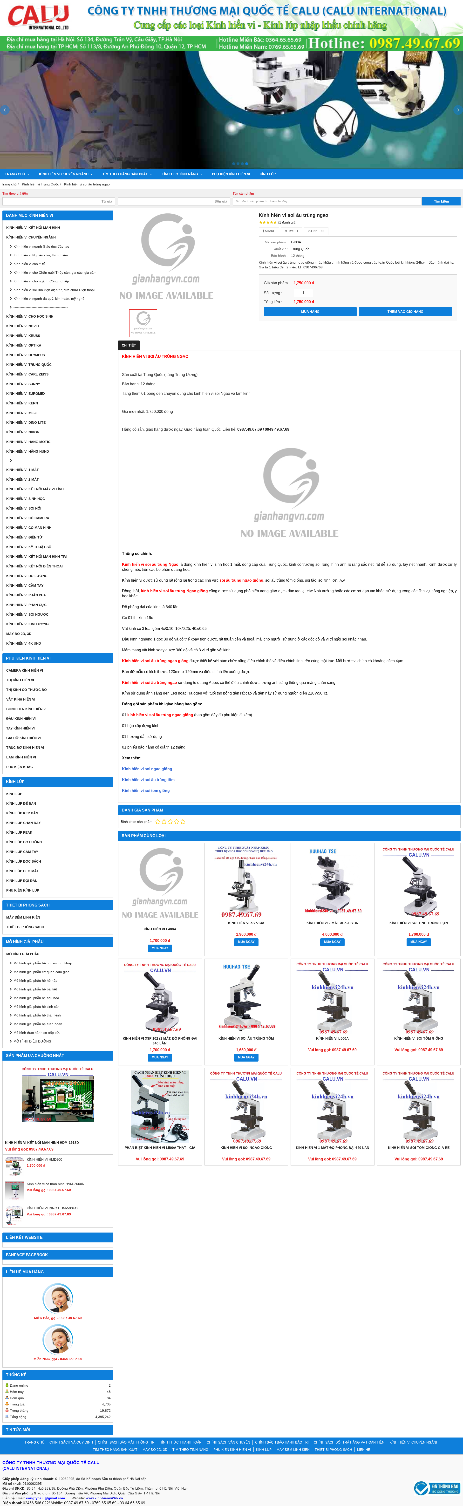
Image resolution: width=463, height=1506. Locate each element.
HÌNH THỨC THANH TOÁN (181, 1442)
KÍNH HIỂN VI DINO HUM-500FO (52, 1208)
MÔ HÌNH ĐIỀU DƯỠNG (32, 1041)
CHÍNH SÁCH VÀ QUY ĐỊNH (71, 1442)
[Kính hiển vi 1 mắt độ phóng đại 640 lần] (332, 1106)
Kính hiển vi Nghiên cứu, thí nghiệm (41, 255)
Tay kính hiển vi (20, 728)
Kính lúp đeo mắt (22, 871)
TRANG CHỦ (15, 174)
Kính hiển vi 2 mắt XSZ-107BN (332, 923)
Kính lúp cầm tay (22, 852)
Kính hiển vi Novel (23, 326)
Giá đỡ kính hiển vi (23, 738)
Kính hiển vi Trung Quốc (29, 365)
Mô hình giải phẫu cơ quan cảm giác (41, 972)
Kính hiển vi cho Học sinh (29, 316)
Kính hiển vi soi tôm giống (146, 791)
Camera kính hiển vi (24, 670)
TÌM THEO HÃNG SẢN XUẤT (125, 174)
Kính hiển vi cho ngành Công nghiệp (41, 281)
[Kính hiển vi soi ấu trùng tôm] (246, 997)
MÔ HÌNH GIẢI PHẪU (22, 954)
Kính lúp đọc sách (23, 861)
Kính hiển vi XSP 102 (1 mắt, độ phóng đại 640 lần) (160, 1040)
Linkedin (317, 231)
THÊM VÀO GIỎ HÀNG (405, 311)
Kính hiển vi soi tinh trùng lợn (418, 923)
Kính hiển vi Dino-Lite (26, 422)
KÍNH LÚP (268, 174)
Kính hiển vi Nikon (22, 432)
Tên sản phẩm (243, 193)
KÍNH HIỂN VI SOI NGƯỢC (27, 614)
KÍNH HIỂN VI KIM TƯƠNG (27, 624)
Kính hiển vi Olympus (25, 355)
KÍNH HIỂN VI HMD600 (44, 1159)
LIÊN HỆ (363, 1449)
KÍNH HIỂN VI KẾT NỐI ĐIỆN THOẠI (34, 566)
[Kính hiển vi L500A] (332, 997)
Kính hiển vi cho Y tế (29, 264)
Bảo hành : (279, 256)
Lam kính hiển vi (21, 757)
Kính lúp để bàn (21, 803)
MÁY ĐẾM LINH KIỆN (23, 917)
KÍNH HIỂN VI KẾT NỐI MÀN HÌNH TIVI (36, 557)
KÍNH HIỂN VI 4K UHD (23, 643)
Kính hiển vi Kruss (23, 336)
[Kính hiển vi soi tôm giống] (419, 997)
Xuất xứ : (281, 249)
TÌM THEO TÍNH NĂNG (180, 174)
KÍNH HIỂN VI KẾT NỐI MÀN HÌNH (33, 228)
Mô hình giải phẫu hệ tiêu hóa (36, 998)
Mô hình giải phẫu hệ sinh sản (37, 1007)
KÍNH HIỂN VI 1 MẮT (22, 470)
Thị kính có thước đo (26, 690)
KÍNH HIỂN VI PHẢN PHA (26, 595)
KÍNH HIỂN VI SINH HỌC (25, 499)
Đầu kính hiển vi (21, 719)
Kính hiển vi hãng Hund (27, 451)
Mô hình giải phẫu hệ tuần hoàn (38, 1024)
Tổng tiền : (273, 302)
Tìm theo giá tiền (15, 193)
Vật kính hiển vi (20, 699)
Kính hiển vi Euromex (25, 393)
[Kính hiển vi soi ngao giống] (246, 1106)
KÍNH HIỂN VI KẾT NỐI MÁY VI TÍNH (35, 489)
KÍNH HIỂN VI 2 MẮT (22, 479)
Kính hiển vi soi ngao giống (147, 769)
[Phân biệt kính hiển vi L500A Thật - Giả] (160, 1106)
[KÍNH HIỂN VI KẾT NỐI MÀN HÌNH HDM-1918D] (58, 1101)
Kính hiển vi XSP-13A (246, 923)
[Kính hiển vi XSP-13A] (246, 882)
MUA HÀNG (310, 311)
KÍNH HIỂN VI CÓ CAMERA (27, 518)
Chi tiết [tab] (129, 345)
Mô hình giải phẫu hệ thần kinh (37, 1015)
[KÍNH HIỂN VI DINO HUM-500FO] (14, 1224)
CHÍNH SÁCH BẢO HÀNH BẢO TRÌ (282, 1442)
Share (269, 231)
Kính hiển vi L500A (332, 1038)
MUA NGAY (160, 948)
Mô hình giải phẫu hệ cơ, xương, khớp (43, 963)
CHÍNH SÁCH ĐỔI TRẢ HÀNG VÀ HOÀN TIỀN (349, 1442)
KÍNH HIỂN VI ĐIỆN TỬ (24, 537)
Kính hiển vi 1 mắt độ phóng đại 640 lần (332, 1148)
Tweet (293, 231)
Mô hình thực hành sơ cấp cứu (37, 1033)
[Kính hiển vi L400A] (160, 885)
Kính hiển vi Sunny (23, 384)
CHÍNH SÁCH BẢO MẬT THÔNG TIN (126, 1442)
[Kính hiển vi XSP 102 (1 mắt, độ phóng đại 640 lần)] (160, 997)
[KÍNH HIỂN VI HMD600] (14, 1175)
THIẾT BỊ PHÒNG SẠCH (25, 927)
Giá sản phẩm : (277, 283)
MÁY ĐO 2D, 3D (18, 634)
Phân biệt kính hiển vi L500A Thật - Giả (160, 1148)
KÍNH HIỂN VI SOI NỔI (23, 508)
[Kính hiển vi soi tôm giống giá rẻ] (419, 1106)
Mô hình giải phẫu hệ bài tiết (35, 989)
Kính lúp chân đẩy (23, 823)
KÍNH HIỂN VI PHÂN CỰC (26, 605)
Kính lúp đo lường (24, 842)
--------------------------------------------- (41, 307)
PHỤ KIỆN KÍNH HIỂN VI (231, 174)
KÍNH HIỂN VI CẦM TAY (24, 585)
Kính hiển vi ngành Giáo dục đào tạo (41, 246)
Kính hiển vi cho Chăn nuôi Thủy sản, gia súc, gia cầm (55, 272)
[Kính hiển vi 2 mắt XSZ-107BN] (332, 882)
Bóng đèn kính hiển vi (26, 709)
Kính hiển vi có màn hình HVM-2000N (55, 1184)
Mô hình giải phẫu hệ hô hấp (35, 980)
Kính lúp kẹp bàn (22, 813)
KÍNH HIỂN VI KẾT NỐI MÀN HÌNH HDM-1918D (42, 1143)
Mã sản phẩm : (276, 242)
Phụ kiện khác (19, 767)
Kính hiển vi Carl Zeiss (27, 374)
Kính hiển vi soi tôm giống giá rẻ (418, 1148)
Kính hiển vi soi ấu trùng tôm (148, 780)
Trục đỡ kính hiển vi (25, 748)
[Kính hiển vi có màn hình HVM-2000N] (14, 1199)
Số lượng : (273, 293)
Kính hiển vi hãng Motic (28, 442)
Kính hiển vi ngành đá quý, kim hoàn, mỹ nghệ (49, 298)
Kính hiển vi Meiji (21, 413)
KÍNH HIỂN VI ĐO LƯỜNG (27, 576)
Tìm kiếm (441, 201)
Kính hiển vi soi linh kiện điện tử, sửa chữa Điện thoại (54, 290)
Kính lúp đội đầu (21, 881)
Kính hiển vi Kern (22, 403)
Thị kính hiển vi (20, 680)
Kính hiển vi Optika (23, 345)
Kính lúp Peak (19, 832)
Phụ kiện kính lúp (22, 890)
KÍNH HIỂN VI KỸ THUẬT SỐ (28, 547)
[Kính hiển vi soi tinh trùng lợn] (419, 882)
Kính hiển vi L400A (160, 929)
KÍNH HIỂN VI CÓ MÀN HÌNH (28, 528)
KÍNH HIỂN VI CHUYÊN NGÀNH (64, 174)
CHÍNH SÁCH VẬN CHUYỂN (228, 1442)
